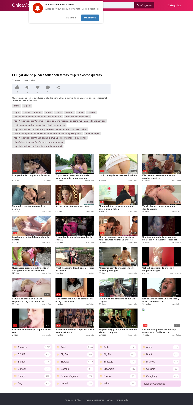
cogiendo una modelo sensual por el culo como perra (39, 125)
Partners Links (122, 400)
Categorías (174, 5)
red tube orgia (92, 133)
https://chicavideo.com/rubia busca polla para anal (38, 146)
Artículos (69, 400)
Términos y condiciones (93, 400)
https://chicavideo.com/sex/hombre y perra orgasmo (38, 142)
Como (81, 112)
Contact (109, 400)
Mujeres (70, 112)
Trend (16, 106)
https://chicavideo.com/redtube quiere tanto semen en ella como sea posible (50, 129)
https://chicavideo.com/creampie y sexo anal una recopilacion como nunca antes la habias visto (59, 121)
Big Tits (27, 106)
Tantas (58, 112)
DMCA (78, 400)
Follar (48, 112)
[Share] (58, 87)
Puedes (37, 112)
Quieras (91, 112)
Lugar (16, 112)
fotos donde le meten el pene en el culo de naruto (37, 116)
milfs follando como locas (78, 116)
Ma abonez (90, 17)
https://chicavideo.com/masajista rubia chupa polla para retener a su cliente (50, 138)
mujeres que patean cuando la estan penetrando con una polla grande (47, 133)
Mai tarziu (70, 17)
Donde (27, 112)
